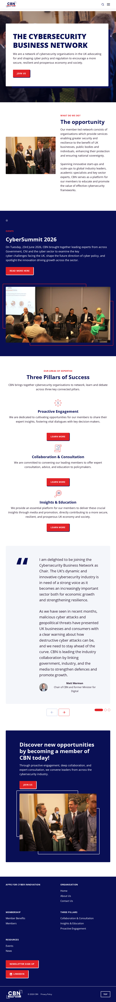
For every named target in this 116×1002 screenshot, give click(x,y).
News (9, 951)
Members (11, 923)
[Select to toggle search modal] (102, 4)
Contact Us (66, 901)
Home (63, 890)
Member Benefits (15, 918)
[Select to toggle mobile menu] (108, 4)
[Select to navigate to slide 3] (109, 710)
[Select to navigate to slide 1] (99, 710)
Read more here (19, 270)
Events (9, 946)
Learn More (58, 436)
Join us (21, 73)
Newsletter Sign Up (22, 963)
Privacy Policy (46, 994)
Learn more (58, 527)
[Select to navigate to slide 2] (105, 710)
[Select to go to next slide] (64, 712)
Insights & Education (72, 923)
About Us (65, 896)
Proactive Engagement (73, 928)
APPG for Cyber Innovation (23, 884)
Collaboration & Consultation (77, 918)
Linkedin (18, 973)
